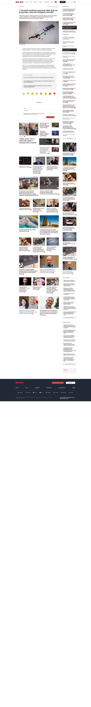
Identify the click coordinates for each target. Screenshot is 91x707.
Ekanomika (37, 387)
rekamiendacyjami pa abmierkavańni (30, 114)
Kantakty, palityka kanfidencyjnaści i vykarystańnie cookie (67, 398)
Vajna (26, 387)
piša (31, 18)
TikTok (35, 392)
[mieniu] (74, 2)
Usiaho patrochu (62, 387)
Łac (56, 7)
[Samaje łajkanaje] (75, 322)
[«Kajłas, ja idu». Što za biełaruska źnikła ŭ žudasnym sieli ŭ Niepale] (28, 133)
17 (51, 169)
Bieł (53, 7)
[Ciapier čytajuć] (75, 6)
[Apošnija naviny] (75, 34)
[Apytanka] (74, 369)
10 (37, 195)
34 (53, 272)
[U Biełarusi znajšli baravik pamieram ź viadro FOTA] (25, 206)
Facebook (64, 392)
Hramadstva (21, 136)
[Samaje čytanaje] (75, 277)
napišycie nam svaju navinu (58, 382)
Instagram (49, 392)
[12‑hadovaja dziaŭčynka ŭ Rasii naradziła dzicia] (28, 225)
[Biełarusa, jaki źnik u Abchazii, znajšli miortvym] (39, 285)
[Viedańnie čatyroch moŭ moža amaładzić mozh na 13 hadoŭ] (25, 165)
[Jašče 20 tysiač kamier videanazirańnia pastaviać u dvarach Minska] (53, 245)
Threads (71, 392)
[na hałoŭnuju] (19, 2)
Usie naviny (69, 138)
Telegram (21, 392)
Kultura (73, 387)
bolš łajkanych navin (69, 364)
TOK (42, 392)
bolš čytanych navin (69, 317)
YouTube (28, 392)
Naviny (17, 387)
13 (66, 170)
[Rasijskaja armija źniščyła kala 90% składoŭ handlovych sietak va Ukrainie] (39, 206)
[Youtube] (56, 2)
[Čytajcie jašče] (53, 75)
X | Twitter (56, 392)
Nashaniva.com (50, 6)
